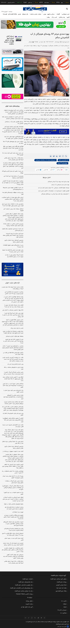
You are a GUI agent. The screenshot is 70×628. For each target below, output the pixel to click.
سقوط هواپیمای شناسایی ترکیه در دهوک (13, 504)
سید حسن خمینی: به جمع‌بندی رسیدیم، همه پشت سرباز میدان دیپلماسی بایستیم (12, 117)
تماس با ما (63, 601)
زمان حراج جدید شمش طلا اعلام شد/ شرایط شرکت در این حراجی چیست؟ (12, 251)
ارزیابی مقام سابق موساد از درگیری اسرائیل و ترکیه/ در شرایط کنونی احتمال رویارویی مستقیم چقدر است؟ (12, 199)
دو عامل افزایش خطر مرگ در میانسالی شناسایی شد (14, 122)
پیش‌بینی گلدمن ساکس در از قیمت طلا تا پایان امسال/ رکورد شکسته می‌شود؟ (13, 224)
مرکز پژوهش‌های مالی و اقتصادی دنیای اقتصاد (21, 588)
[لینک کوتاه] (66, 156)
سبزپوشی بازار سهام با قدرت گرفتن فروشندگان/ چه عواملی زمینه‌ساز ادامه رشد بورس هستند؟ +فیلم (13, 556)
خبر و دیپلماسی (65, 14)
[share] (32, 617)
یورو (55, 2)
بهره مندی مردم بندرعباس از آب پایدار (60, 185)
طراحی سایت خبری (63, 626)
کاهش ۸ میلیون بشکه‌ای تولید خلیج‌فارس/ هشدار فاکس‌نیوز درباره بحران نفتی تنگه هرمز (13, 420)
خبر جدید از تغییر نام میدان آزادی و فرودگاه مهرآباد (12, 172)
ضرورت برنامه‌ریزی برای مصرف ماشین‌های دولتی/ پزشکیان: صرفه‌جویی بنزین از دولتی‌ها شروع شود (13, 523)
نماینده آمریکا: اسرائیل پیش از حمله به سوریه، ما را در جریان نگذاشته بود (14, 256)
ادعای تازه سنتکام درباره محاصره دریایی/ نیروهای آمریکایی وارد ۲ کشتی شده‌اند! (13, 402)
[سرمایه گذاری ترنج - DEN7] (35, 24)
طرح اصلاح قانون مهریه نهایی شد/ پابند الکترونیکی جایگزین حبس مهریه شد (13, 137)
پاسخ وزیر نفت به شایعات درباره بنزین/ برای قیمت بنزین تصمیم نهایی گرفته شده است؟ (12, 205)
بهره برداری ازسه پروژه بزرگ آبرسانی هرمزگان (58, 181)
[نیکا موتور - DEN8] (12, 51)
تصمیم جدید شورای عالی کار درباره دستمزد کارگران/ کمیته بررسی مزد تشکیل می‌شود (13, 544)
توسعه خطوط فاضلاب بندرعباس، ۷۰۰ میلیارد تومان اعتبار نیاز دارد (53, 188)
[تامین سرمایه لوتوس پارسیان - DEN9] (12, 81)
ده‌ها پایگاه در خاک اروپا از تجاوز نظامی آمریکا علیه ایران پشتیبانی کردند (13, 159)
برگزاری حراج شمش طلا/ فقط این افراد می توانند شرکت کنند (13, 353)
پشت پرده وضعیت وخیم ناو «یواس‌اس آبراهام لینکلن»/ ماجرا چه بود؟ (13, 529)
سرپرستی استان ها (62, 610)
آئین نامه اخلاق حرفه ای (27, 607)
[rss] (35, 617)
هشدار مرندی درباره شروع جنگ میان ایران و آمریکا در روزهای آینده (12, 288)
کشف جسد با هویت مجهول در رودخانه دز (13, 451)
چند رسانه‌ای (62, 17)
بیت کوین (23, 2)
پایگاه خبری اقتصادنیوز (61, 591)
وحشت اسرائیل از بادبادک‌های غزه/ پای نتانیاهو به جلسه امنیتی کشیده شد (14, 508)
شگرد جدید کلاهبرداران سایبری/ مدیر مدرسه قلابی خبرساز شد (12, 425)
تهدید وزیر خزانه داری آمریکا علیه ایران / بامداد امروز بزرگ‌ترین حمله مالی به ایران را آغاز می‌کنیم (12, 315)
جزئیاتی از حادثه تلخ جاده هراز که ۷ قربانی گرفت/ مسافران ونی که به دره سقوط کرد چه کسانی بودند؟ (12, 182)
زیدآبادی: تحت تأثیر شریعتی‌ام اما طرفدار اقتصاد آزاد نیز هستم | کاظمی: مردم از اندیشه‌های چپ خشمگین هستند (13, 112)
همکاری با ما (63, 613)
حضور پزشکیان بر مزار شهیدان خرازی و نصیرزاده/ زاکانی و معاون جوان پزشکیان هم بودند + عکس (12, 549)
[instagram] (44, 617)
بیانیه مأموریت (29, 604)
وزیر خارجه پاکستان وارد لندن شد (15, 364)
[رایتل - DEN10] (12, 96)
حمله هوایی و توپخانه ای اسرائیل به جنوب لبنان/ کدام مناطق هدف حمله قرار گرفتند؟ (13, 332)
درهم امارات (40, 2)
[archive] (25, 617)
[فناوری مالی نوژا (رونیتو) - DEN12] (12, 269)
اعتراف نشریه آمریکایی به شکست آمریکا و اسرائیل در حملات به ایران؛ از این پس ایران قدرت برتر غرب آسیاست (13, 499)
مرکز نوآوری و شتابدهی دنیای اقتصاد (24, 585)
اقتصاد (58, 14)
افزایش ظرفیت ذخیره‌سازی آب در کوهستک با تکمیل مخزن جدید (53, 191)
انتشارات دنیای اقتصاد (27, 579)
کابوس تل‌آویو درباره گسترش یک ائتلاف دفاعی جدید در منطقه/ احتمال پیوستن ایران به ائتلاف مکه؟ (12, 466)
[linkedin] (56, 156)
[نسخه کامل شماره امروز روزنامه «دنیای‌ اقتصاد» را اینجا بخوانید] (18, 38)
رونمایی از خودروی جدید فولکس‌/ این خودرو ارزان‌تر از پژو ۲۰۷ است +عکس (14, 292)
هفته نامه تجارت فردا (61, 588)
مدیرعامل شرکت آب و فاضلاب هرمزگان (45, 160)
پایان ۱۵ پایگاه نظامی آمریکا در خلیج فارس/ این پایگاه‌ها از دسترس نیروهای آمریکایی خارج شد (12, 487)
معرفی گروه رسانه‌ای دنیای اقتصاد (58, 579)
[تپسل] (25, 129)
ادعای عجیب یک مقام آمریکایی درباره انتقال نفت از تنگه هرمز (12, 442)
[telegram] (53, 156)
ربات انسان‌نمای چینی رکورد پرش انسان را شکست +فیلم (13, 391)
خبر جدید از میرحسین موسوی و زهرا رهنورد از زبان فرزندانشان (12, 229)
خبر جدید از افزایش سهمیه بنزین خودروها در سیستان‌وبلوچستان (13, 188)
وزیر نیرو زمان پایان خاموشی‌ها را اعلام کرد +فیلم (13, 414)
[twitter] (59, 156)
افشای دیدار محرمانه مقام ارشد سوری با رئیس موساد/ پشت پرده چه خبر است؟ (13, 306)
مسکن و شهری (51, 14)
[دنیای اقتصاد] (35, 8)
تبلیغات (64, 604)
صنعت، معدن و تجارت (35, 14)
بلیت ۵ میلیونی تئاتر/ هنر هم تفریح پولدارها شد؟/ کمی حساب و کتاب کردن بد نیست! (13, 341)
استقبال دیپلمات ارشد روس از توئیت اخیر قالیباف (13, 210)
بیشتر (48, 17)
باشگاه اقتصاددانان (12, 14)
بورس (44, 14)
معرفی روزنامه (29, 601)
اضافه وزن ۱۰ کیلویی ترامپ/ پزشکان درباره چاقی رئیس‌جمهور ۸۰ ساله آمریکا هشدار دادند (13, 378)
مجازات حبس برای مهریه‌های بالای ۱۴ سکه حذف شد (13, 142)
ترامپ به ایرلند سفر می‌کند (17, 328)
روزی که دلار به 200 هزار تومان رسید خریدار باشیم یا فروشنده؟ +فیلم (13, 477)
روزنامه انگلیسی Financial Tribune (24, 594)
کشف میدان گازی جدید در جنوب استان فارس (14, 539)
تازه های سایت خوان (12, 283)
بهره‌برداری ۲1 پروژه (62, 163)
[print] (50, 156)
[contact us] (28, 617)
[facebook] (63, 156)
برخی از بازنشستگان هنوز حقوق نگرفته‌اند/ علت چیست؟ (13, 246)
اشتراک (64, 607)
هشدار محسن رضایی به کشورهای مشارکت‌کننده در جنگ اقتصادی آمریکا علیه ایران (13, 397)
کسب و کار (54, 17)
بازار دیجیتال (25, 14)
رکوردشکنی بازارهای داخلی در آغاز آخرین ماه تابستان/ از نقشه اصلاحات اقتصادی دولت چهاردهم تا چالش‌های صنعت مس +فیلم (12, 408)
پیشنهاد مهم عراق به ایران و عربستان (14, 336)
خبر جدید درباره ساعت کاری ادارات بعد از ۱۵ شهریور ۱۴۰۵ (12, 154)
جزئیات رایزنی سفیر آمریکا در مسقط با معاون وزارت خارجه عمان (14, 482)
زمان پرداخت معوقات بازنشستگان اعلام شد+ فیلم (12, 193)
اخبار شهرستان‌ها (65, 42)
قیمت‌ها (5, 14)
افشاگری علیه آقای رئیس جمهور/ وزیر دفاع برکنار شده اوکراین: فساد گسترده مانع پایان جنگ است (13, 148)
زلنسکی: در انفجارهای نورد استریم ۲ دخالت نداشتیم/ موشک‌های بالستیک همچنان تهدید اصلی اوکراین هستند (12, 347)
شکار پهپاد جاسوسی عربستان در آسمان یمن (12, 310)
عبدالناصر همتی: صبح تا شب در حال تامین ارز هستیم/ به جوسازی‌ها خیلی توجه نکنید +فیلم (13, 385)
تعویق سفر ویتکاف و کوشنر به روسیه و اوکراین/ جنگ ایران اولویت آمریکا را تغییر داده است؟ (13, 517)
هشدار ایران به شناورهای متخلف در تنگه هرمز (13, 368)
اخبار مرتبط (47, 177)
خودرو (19, 14)
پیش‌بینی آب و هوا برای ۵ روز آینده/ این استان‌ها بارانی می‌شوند (13, 177)
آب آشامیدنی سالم (63, 160)
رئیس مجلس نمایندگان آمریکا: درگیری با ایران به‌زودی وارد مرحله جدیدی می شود (13, 373)
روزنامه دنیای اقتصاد (61, 582)
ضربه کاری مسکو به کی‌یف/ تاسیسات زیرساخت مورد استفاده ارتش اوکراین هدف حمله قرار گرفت (13, 235)
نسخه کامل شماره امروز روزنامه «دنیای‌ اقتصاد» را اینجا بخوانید (9, 40)
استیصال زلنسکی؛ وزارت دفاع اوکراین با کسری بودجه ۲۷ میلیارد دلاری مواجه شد (12, 534)
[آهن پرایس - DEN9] (12, 64)
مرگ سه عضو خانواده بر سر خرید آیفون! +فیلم (13, 493)
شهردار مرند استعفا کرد (17, 512)
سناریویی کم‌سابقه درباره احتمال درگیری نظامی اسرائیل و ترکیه (14, 241)
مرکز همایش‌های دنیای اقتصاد (25, 582)
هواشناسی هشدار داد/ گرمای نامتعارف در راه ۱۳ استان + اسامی (12, 472)
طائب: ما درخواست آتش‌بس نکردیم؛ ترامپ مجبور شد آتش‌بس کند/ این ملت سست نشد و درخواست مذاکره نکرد (12, 359)
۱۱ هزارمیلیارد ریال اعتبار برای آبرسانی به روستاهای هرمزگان (55, 194)
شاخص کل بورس (4, 2)
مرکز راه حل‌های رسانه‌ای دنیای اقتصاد (24, 591)
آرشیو (68, 17)
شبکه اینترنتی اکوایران (61, 585)
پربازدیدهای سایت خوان (12, 106)
